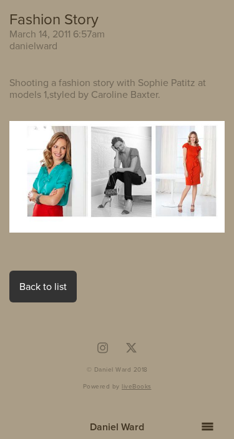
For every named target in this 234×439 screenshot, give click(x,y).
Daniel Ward (117, 427)
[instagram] (102, 348)
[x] (132, 348)
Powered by (117, 386)
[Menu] (207, 427)
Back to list (43, 286)
